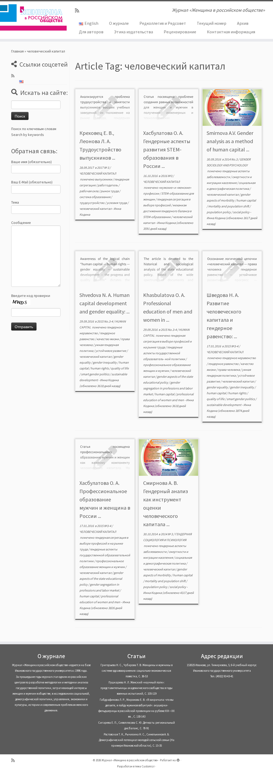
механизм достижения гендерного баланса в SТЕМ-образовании (167, 211)
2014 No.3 (231, 159)
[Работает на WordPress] (178, 759)
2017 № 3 (103, 168)
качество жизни (108, 339)
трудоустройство (92, 203)
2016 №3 (167, 176)
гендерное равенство (223, 364)
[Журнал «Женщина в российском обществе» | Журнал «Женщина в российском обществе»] (32, 17)
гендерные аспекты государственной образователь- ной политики (164, 353)
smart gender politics (95, 374)
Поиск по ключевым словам (33, 128)
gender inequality (105, 362)
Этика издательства (133, 31)
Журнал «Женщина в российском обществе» (130, 760)
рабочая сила (89, 191)
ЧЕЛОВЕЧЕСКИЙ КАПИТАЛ (97, 173)
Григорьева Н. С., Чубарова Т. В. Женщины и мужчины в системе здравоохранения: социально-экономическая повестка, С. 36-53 (136, 670)
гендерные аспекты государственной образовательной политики (104, 555)
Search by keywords (27, 134)
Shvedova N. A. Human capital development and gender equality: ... (104, 303)
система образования (95, 197)
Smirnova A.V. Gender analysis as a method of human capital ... (230, 141)
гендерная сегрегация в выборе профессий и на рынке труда (167, 341)
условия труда (117, 203)
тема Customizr (145, 766)
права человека (229, 370)
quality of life (120, 368)
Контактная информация (231, 31)
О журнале (119, 23)
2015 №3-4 (231, 346)
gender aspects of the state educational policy (101, 578)
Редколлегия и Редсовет (162, 23)
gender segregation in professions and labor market (167, 388)
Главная (17, 51)
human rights (100, 368)
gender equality (217, 387)
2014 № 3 (167, 534)
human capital (246, 200)
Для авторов (91, 31)
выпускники (104, 179)
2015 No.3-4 (105, 321)
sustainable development (224, 405)
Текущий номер (211, 23)
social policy (241, 212)
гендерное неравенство (239, 358)
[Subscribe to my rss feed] (79, 10)
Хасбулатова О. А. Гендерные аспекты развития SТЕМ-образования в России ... (166, 149)
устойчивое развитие (111, 351)
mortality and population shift (229, 206)
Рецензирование (180, 31)
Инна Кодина (166, 223)
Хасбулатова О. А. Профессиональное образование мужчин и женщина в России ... (104, 499)
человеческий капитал (95, 209)
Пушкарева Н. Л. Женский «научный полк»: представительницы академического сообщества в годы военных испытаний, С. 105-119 (136, 688)
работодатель (108, 185)
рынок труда (110, 191)
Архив (242, 23)
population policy (219, 212)
